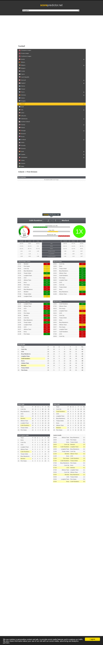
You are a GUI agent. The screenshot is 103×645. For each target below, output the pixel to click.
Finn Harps (24, 370)
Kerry (23, 361)
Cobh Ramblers (35, 220)
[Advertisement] (51, 29)
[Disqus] (51, 512)
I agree (92, 639)
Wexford (65, 220)
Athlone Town (25, 363)
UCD (22, 351)
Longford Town (25, 356)
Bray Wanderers (26, 354)
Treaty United (25, 368)
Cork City (24, 349)
